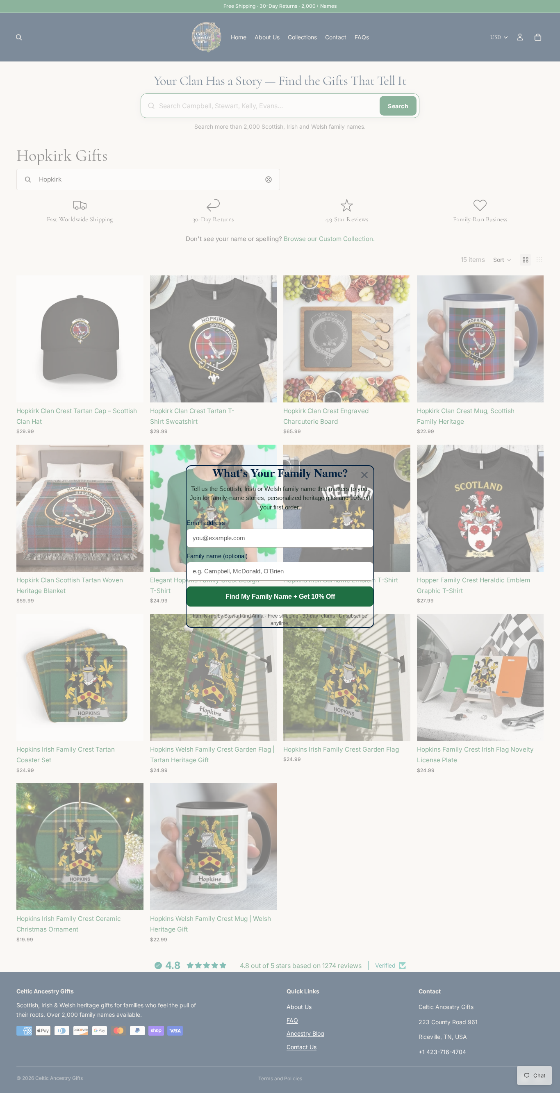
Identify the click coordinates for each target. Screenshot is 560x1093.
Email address (206, 522)
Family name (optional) (217, 555)
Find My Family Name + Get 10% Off (280, 596)
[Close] (364, 475)
